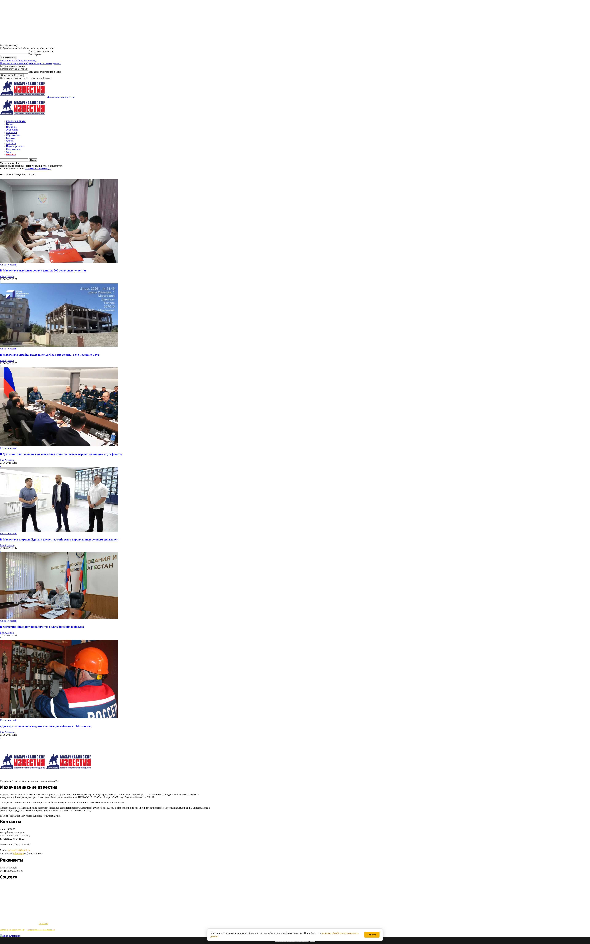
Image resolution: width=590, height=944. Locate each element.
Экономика (12, 129)
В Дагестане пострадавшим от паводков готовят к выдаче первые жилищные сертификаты (61, 454)
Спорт (9, 140)
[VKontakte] (8, 886)
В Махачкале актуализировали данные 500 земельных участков (43, 270)
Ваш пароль (34, 54)
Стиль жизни (13, 149)
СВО (8, 151)
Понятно (372, 935)
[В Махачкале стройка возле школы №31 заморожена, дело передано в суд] (59, 346)
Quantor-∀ (43, 923)
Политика (11, 127)
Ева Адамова (7, 276)
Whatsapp (18, 853)
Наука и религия (15, 146)
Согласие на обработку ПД (12, 930)
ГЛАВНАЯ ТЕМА (16, 121)
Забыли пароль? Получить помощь (18, 60)
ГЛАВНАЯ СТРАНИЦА (38, 168)
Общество (11, 132)
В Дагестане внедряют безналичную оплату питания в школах (42, 626)
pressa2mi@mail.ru (19, 850)
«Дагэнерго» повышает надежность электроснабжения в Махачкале (45, 726)
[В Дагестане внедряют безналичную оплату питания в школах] (59, 618)
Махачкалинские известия (29, 787)
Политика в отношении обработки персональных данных (30, 63)
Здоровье (11, 143)
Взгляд (9, 124)
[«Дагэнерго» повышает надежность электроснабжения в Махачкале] (59, 717)
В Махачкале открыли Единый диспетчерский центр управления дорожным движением (59, 539)
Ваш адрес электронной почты (44, 71)
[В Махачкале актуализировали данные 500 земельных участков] (59, 262)
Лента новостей (8, 264)
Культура (11, 138)
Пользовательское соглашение (41, 930)
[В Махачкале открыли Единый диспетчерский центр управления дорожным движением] (59, 530)
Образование (13, 135)
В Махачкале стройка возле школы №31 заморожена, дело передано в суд (49, 354)
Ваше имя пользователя (40, 51)
